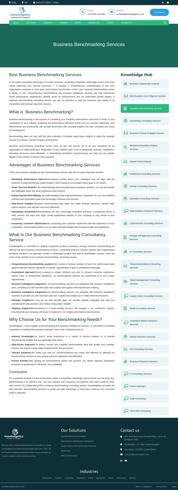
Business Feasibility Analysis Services (144, 147)
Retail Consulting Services (142, 308)
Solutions (47, 22)
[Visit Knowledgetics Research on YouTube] (168, 3)
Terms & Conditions (143, 486)
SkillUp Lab (93, 22)
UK (26, 2)
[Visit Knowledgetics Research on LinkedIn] (163, 3)
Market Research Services (142, 337)
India (14, 2)
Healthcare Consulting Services (145, 174)
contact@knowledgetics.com (130, 14)
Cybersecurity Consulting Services (146, 223)
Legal (174, 486)
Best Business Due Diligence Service (148, 96)
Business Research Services (144, 361)
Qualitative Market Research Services (143, 323)
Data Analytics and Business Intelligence (77, 441)
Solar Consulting (138, 398)
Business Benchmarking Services (146, 108)
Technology (121, 478)
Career (110, 22)
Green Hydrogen (138, 386)
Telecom (132, 478)
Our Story (31, 22)
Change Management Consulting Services (145, 238)
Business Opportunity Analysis (144, 84)
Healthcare (100, 478)
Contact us (126, 22)
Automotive (47, 478)
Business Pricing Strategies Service (147, 133)
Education (81, 478)
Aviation (58, 478)
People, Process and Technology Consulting (78, 446)
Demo (78, 22)
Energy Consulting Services (143, 186)
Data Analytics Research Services (146, 211)
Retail (110, 478)
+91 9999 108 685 (96, 14)
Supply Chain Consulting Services (146, 296)
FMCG (90, 478)
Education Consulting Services (144, 198)
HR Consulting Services (141, 349)
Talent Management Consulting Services (145, 282)
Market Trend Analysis (140, 161)
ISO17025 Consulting (140, 411)
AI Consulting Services (141, 252)
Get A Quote (159, 12)
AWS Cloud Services (69, 455)
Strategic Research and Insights (73, 436)
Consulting (69, 478)
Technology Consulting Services (145, 121)
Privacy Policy (161, 486)
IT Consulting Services (141, 374)
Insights (63, 22)
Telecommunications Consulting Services (145, 266)
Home (16, 22)
